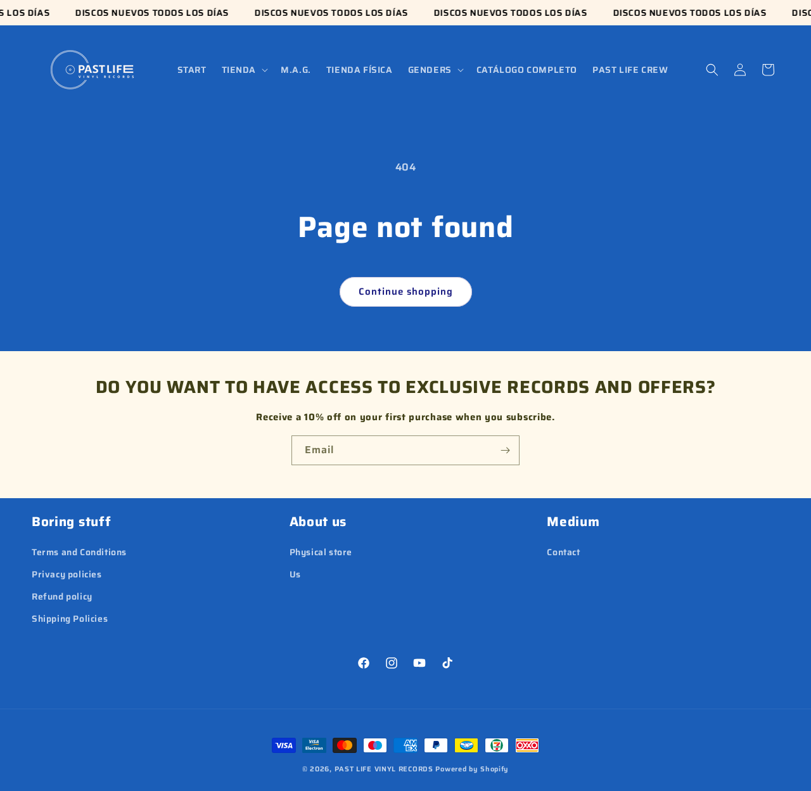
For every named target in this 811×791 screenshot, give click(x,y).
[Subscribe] (505, 450)
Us (295, 574)
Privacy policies (67, 574)
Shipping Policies (70, 619)
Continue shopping (406, 291)
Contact (563, 552)
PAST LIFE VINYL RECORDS (384, 769)
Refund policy (62, 596)
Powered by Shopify (472, 769)
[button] (244, 69)
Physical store (321, 552)
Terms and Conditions (79, 552)
